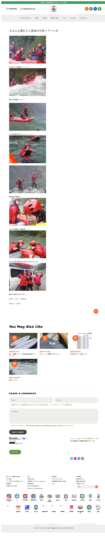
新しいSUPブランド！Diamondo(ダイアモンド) (22, 354)
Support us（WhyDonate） (36, 488)
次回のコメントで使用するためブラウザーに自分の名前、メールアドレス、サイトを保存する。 (42, 405)
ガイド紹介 (9, 479)
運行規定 (54, 476)
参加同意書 (30, 483)
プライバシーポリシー (57, 479)
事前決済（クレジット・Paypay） (37, 481)
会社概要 (8, 483)
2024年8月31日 (75, 352)
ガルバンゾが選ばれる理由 (13, 476)
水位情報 (78, 476)
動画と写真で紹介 (80, 481)
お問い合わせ (31, 479)
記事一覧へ (19, 443)
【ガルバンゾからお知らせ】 (85, 438)
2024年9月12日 (45, 352)
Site (53, 483)
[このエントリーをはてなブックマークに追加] (10, 438)
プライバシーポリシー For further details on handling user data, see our (42, 425)
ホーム (72, 438)
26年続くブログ (80, 483)
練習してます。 (14, 380)
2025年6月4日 (14, 352)
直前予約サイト (80, 479)
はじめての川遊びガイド (34, 486)
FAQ (29, 476)
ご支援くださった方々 (12, 486)
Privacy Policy (68, 425)
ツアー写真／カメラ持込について (14, 481)
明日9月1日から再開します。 (79, 354)
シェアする (12, 441)
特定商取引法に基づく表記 (59, 481)
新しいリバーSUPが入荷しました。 (51, 354)
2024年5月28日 (14, 378)
